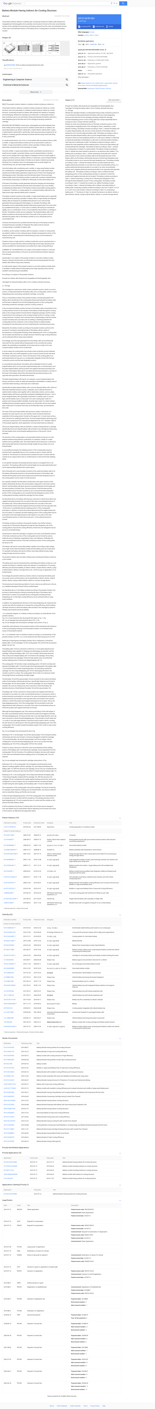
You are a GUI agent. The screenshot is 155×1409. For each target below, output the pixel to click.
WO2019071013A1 (10, 999)
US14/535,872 (8, 1178)
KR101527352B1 (9, 1141)
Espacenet (90, 88)
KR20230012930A (10, 1026)
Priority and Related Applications (96, 85)
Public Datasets (75, 1406)
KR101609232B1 (9, 1096)
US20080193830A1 (10, 850)
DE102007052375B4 (10, 854)
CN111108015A (9, 995)
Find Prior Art (99, 26)
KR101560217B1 (9, 1051)
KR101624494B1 (9, 936)
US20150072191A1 (10, 1084)
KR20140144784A (9, 1100)
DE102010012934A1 (10, 899)
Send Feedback (62, 1406)
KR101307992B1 (9, 1055)
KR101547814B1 (9, 1047)
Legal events (108, 83)
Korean (92, 32)
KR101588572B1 (9, 928)
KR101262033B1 (9, 1125)
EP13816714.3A (9, 1170)
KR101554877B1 (9, 1137)
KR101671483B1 (9, 1129)
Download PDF (86, 26)
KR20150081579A (9, 1108)
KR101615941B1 (9, 1080)
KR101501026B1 (9, 1072)
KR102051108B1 (9, 949)
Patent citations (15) (87, 83)
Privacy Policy (95, 1406)
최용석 (91, 35)
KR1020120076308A (10, 1162)
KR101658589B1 (9, 1133)
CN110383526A (9, 973)
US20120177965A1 (10, 1088)
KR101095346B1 (9, 865)
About (52, 1406)
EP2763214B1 (8, 1064)
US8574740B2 (8, 903)
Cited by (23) (99, 83)
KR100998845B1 (9, 859)
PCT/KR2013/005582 (10, 1166)
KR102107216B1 (9, 955)
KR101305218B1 (9, 1092)
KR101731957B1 (9, 1117)
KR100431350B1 (9, 835)
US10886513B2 (9, 977)
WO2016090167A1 (10, 932)
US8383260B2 (8, 893)
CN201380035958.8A (10, 1174)
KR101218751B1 (9, 888)
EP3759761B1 (8, 1008)
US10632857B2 (9, 960)
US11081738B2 (9, 1012)
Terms (85, 1406)
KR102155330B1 (9, 964)
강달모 (96, 35)
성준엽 (86, 35)
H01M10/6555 (10, 65)
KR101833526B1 (9, 1060)
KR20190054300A (10, 1004)
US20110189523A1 (10, 827)
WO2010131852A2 (10, 877)
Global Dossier (100, 88)
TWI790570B (8, 1022)
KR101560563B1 (9, 1113)
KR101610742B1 (9, 1104)
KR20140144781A (9, 1121)
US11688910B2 (9, 1018)
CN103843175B (9, 1076)
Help (103, 1406)
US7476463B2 (8, 839)
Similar (110, 26)
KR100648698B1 (9, 845)
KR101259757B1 (9, 883)
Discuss (108, 88)
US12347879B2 (9, 991)
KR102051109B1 (9, 941)
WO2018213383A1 (10, 985)
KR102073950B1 (9, 945)
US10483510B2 (9, 981)
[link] (24, 65)
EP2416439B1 (8, 871)
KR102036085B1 (9, 968)
